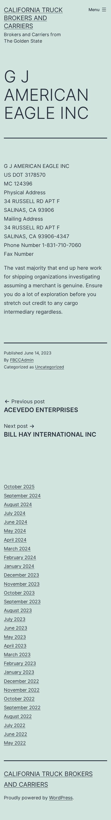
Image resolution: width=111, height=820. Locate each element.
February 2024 (20, 557)
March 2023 (17, 654)
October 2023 (19, 592)
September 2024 (22, 495)
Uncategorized (49, 366)
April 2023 (15, 645)
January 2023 (19, 672)
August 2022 (18, 716)
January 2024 (19, 566)
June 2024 (15, 522)
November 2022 (21, 690)
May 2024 (15, 530)
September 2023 (22, 601)
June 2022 (15, 734)
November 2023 (21, 584)
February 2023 (20, 663)
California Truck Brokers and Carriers (33, 18)
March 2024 (17, 548)
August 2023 (18, 610)
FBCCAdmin (22, 359)
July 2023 (14, 619)
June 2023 (15, 628)
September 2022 (22, 707)
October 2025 (19, 486)
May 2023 (15, 637)
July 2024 (15, 513)
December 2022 (21, 681)
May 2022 (15, 743)
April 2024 (15, 540)
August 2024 (18, 504)
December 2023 (21, 575)
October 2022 (19, 698)
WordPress (61, 797)
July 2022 (14, 725)
